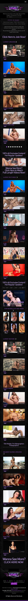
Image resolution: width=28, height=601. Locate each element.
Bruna (4, 74)
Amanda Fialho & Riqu (8, 124)
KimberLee (5, 469)
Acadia (4, 243)
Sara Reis (5, 276)
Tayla (4, 91)
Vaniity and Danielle (8, 486)
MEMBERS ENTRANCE (19, 582)
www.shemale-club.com (17, 590)
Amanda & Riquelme (8, 108)
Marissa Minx (6, 536)
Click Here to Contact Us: (7, 587)
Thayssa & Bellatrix (7, 421)
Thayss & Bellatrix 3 (8, 260)
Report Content (14, 589)
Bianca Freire (6, 503)
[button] (14, 161)
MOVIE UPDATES (7, 582)
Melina (4, 57)
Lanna (4, 438)
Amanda (5, 141)
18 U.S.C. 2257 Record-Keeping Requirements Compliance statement (15, 592)
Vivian (4, 226)
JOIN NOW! (14, 583)
